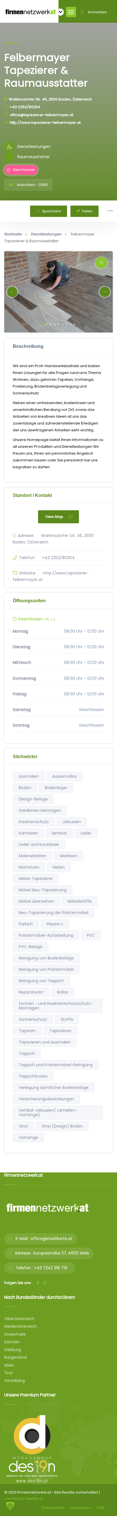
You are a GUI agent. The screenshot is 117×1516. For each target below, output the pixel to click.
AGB (100, 1507)
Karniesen (28, 833)
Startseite (13, 234)
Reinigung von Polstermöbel (46, 969)
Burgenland (15, 1357)
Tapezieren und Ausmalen (45, 1042)
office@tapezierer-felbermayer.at (41, 115)
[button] (42, 324)
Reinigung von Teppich (41, 981)
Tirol (8, 1373)
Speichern (51, 211)
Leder (86, 833)
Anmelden (97, 12)
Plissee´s (55, 924)
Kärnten (12, 1342)
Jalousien (71, 822)
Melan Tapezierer (36, 878)
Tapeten (27, 1031)
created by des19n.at (23, 1498)
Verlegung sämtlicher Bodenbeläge (54, 1087)
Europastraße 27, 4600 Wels (61, 1253)
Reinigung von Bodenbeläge (46, 958)
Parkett (26, 924)
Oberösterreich (19, 1318)
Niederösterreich (20, 1326)
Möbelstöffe (80, 901)
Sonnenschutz (33, 1019)
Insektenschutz (34, 822)
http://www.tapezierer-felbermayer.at (45, 122)
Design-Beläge (33, 799)
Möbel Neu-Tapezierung (42, 890)
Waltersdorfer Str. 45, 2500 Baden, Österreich (50, 99)
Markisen (68, 856)
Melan (59, 867)
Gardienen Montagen (40, 810)
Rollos (62, 992)
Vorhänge (28, 1137)
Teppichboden (33, 1076)
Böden (25, 788)
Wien (9, 1365)
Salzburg (12, 1349)
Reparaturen (31, 992)
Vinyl (23, 1126)
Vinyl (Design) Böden (62, 1126)
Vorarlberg (14, 1380)
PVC (91, 935)
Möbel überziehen (36, 901)
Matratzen (29, 867)
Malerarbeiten (32, 856)
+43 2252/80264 (25, 107)
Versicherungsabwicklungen (46, 1099)
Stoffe (67, 1019)
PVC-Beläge (30, 947)
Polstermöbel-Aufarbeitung (46, 935)
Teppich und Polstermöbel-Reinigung (56, 1065)
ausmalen (29, 776)
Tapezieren (60, 1031)
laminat (59, 833)
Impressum (80, 1507)
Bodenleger (56, 788)
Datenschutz (53, 1507)
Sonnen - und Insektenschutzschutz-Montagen (56, 1006)
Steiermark (15, 1334)
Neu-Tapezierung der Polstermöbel (53, 912)
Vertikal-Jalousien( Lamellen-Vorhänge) (48, 1112)
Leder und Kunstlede (39, 844)
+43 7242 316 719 (50, 1268)
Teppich (27, 1053)
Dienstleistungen (46, 234)
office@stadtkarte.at (51, 1238)
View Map (54, 516)
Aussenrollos (64, 776)
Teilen (87, 211)
